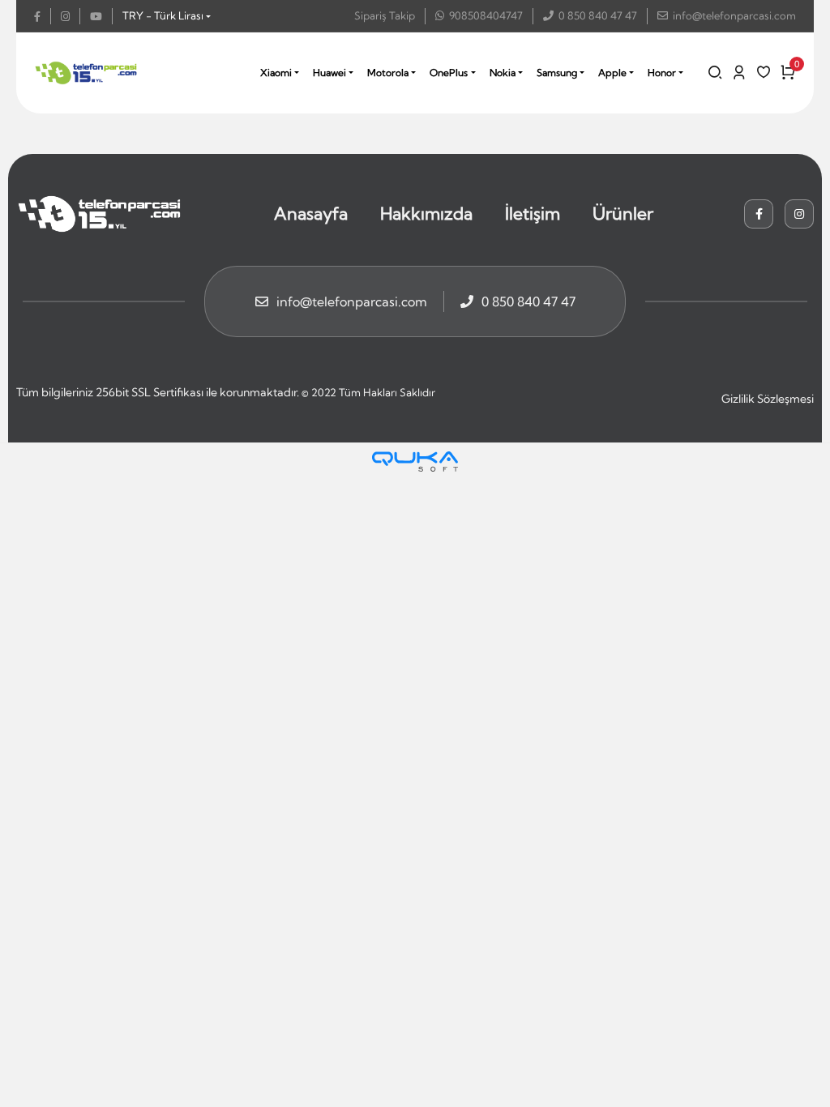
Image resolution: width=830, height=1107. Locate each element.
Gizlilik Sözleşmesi (767, 398)
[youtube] (101, 16)
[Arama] (715, 72)
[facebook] (42, 16)
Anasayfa (311, 213)
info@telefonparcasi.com (734, 15)
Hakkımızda (426, 213)
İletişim (532, 213)
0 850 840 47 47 (597, 15)
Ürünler (623, 213)
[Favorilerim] (763, 72)
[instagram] (70, 16)
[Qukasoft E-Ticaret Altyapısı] (415, 461)
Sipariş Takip (384, 15)
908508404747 (486, 15)
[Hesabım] (739, 72)
